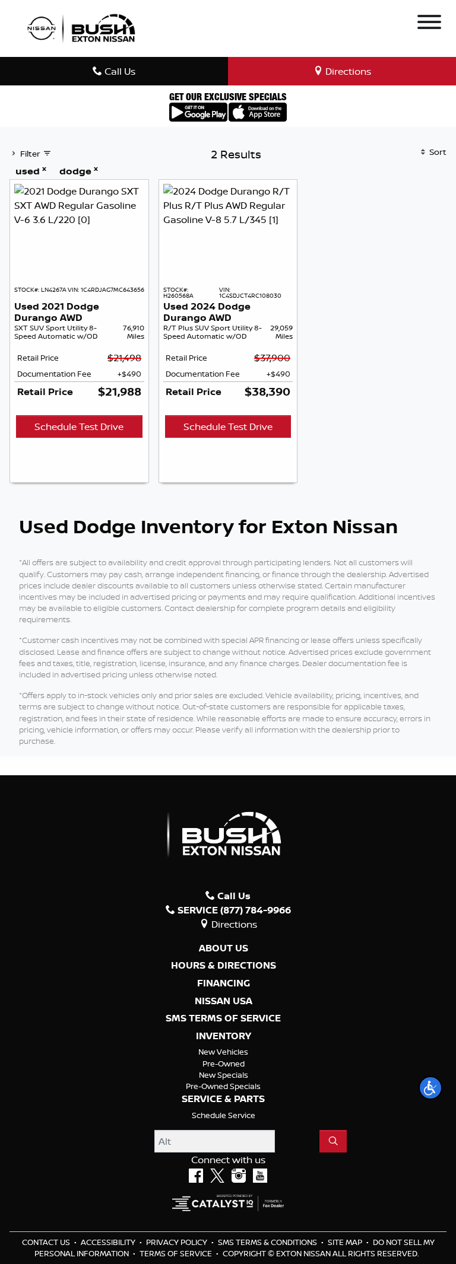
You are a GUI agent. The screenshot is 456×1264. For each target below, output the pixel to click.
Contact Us (47, 1242)
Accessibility (109, 1242)
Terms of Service (177, 1253)
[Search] (333, 1141)
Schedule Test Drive (79, 426)
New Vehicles (223, 1051)
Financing (223, 983)
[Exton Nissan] (81, 27)
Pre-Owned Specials (223, 1086)
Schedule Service (223, 1115)
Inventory (223, 1036)
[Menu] (429, 24)
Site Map (346, 1242)
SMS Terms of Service (223, 1018)
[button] (430, 1088)
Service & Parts (223, 1099)
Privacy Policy (177, 1242)
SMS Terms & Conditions (268, 1242)
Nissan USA (223, 1001)
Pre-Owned (223, 1063)
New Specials (223, 1074)
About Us (223, 948)
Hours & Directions (223, 965)
